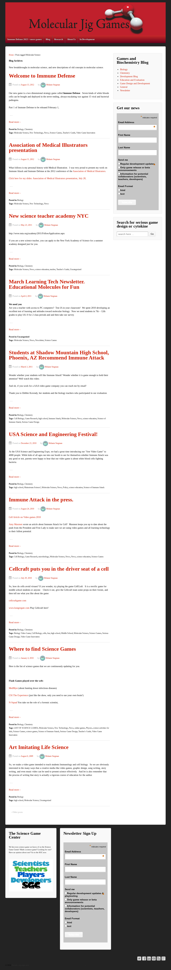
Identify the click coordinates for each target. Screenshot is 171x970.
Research (58, 39)
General (123, 87)
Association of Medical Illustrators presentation (48, 147)
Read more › (15, 122)
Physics (89, 728)
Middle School (67, 633)
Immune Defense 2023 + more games (24, 39)
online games (80, 728)
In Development (87, 39)
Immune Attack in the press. (41, 500)
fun (48, 633)
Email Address (136, 122)
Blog (48, 39)
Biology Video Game (22, 633)
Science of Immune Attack (94, 487)
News (46, 133)
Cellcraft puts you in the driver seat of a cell (59, 569)
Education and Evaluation (132, 80)
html (122, 190)
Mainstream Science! (32, 487)
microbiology (43, 556)
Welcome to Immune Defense (42, 76)
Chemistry (29, 129)
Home (11, 55)
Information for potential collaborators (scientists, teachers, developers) (133, 176)
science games (31, 731)
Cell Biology (19, 418)
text (122, 193)
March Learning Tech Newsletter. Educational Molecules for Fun (47, 284)
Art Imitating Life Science (38, 747)
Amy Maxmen (15, 524)
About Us (71, 39)
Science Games (56, 133)
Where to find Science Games (42, 649)
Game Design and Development (135, 83)
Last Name (124, 147)
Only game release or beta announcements (134, 168)
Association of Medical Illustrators (89, 171)
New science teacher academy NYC (49, 216)
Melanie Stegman (53, 85)
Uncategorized (75, 269)
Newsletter (39, 340)
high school (43, 418)
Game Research (31, 418)
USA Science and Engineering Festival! (53, 434)
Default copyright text (20, 965)
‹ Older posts (17, 812)
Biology (20, 129)
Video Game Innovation (85, 133)
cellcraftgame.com (17, 600)
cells (44, 633)
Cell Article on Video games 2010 (25, 517)
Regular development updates (137, 163)
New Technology (36, 133)
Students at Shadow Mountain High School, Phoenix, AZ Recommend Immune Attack (59, 355)
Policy (65, 487)
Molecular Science (21, 133)
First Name (124, 135)
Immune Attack (55, 418)
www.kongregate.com (19, 608)
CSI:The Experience (18, 695)
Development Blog (129, 76)
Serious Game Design (30, 422)
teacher (52, 269)
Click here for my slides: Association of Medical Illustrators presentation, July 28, (47, 178)
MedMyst (13, 688)
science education (42, 269)
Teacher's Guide (69, 133)
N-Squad (13, 702)
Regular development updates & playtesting (84, 894)
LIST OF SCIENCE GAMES (26, 728)
